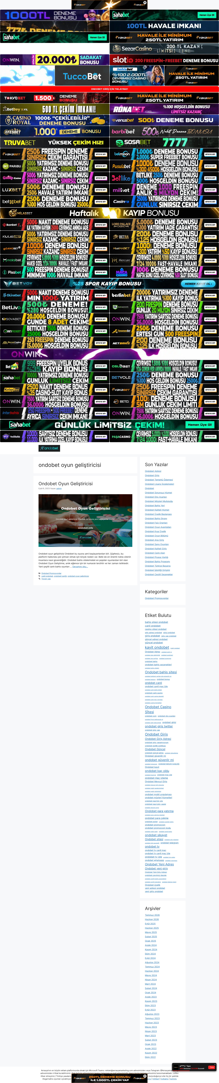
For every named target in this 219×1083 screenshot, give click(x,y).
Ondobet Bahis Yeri (155, 505)
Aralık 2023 (151, 997)
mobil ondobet (175, 648)
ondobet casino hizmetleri (153, 703)
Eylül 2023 (150, 1010)
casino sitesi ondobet (156, 629)
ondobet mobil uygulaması (158, 794)
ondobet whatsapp (154, 860)
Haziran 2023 (152, 1022)
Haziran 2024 (152, 971)
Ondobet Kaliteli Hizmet (157, 510)
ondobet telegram (170, 843)
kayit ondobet (157, 647)
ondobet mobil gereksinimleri (154, 788)
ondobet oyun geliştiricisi (78, 576)
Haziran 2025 (152, 928)
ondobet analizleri (167, 655)
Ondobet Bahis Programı (157, 561)
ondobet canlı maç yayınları (154, 699)
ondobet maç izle (164, 775)
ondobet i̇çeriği (60, 576)
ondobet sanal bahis (165, 831)
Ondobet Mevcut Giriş (156, 781)
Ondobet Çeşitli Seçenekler (159, 574)
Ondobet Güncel (155, 749)
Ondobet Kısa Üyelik (155, 531)
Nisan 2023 (151, 1031)
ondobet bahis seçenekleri (158, 664)
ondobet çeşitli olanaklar (153, 882)
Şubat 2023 (151, 1040)
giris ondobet (152, 635)
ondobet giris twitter (159, 726)
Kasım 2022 (151, 1053)
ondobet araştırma (165, 658)
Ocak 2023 (150, 1044)
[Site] (54, 154)
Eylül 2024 (150, 958)
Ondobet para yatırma (159, 811)
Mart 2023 (150, 1035)
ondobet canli (153, 682)
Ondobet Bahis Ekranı (156, 518)
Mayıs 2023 (151, 1027)
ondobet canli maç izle (156, 686)
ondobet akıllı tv (166, 652)
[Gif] (109, 213)
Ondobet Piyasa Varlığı (156, 557)
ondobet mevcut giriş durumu (154, 785)
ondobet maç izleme (156, 778)
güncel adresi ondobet (156, 639)
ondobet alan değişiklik (152, 655)
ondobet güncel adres (154, 753)
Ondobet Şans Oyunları (157, 544)
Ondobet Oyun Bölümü (156, 535)
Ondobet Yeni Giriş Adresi (156, 872)
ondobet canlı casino (154, 693)
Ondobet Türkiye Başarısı (158, 566)
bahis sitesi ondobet (156, 622)
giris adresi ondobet (153, 632)
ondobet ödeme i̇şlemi (169, 882)
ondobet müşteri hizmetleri (158, 797)
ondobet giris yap (152, 730)
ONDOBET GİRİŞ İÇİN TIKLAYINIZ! (109, 89)
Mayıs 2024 (151, 975)
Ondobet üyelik (152, 885)
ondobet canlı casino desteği (154, 696)
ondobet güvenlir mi (159, 760)
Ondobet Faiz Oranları (156, 523)
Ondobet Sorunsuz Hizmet (158, 492)
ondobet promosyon (155, 825)
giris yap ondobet (168, 636)
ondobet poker (151, 822)
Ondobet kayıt (152, 767)
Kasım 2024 (151, 949)
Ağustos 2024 (152, 962)
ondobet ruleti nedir (151, 831)
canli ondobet (47, 576)
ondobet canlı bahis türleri (153, 690)
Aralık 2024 (151, 945)
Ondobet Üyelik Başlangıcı (158, 514)
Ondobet (149, 488)
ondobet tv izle (153, 856)
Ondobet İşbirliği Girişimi (157, 570)
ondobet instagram (151, 764)
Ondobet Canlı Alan (155, 553)
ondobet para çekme (156, 818)
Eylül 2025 (150, 923)
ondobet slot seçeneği (152, 843)
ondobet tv (152, 846)
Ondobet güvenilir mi (155, 756)
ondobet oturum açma (152, 807)
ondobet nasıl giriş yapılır (155, 804)
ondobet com (151, 716)
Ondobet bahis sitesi (161, 672)
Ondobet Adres (152, 651)
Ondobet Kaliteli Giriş (156, 548)
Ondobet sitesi (154, 839)
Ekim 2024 (150, 954)
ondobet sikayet (156, 835)
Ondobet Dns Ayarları (156, 497)
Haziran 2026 (152, 919)
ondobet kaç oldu (157, 771)
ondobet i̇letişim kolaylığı (168, 764)
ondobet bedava (150, 679)
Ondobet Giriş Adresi (158, 738)
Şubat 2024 (151, 988)
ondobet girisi (169, 722)
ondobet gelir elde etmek (153, 723)
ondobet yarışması (171, 860)
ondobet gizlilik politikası (155, 746)
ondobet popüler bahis (166, 822)
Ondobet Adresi (153, 471)
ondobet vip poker (169, 857)
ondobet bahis (151, 661)
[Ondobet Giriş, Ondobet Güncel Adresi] (49, 448)
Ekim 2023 (150, 1005)
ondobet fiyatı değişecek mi (154, 719)
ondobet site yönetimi (171, 840)
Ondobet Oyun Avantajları (158, 527)
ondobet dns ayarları (166, 716)
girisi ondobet (169, 632)
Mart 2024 (150, 984)
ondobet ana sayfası (151, 658)
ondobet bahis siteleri (152, 668)
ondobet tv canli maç (155, 850)
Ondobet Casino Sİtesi (158, 709)
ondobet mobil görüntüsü (153, 791)
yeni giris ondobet (154, 891)
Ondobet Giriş (152, 475)
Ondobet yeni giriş (156, 868)
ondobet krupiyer (150, 775)
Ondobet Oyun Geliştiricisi (66, 483)
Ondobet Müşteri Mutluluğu (159, 501)
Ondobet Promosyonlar (51, 573)
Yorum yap (46, 579)
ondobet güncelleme (171, 753)
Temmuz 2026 (152, 915)
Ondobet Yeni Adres (159, 864)
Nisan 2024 (151, 979)
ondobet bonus (163, 679)
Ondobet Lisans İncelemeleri (159, 484)
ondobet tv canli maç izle (157, 853)
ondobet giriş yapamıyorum (156, 742)
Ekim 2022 (150, 1057)
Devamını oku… (80, 566)
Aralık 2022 (151, 1048)
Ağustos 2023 (152, 1014)
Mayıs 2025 (151, 932)
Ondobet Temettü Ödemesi (159, 480)
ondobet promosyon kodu (158, 828)
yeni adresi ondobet (155, 888)
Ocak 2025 (150, 941)
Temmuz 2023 (152, 1018)
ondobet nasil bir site (154, 801)
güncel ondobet (154, 642)
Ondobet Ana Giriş (154, 540)
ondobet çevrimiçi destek (156, 875)
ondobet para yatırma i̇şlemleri (155, 815)
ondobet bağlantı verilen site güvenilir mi (158, 676)
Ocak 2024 (150, 992)
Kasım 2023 (151, 1001)
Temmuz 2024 (152, 966)
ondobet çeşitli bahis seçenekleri (155, 879)
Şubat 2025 (151, 936)
